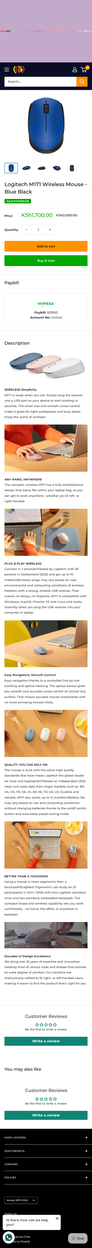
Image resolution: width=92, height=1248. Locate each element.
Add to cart (46, 246)
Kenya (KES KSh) (17, 1200)
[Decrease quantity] (26, 229)
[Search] (82, 82)
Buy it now (46, 261)
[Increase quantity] (50, 229)
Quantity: (11, 229)
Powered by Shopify (17, 1241)
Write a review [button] (46, 1041)
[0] (84, 69)
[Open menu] (6, 69)
